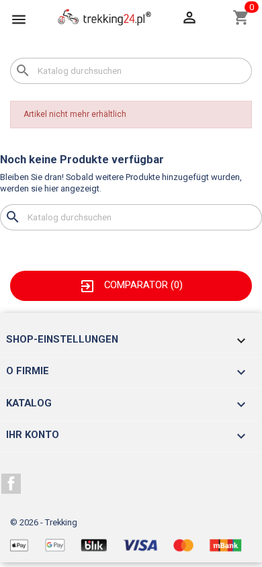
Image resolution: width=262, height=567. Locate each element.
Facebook (11, 484)
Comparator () (131, 285)
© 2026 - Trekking (43, 522)
